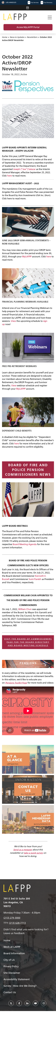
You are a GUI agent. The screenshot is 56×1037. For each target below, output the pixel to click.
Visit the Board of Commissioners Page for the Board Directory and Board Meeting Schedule (28, 642)
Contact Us (10, 992)
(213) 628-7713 (17, 922)
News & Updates (17, 37)
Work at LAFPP (12, 946)
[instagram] (43, 1003)
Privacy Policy (11, 966)
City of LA (9, 959)
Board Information (14, 953)
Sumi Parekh (35, 579)
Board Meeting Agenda (25, 544)
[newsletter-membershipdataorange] (28, 819)
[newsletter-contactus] (28, 789)
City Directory (46, 2)
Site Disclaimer (12, 972)
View (13, 321)
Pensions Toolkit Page (16, 682)
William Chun (25, 609)
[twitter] (11, 1003)
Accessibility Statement (17, 979)
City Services (33, 2)
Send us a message (22, 849)
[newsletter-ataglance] (28, 759)
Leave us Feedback (14, 933)
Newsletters (32, 37)
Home (4, 37)
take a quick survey (33, 852)
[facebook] (19, 1003)
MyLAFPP (27, 256)
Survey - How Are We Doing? (20, 985)
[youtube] (35, 1003)
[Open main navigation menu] (49, 17)
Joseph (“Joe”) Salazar (24, 169)
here (9, 175)
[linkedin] (27, 1003)
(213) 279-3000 (12, 917)
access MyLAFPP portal (28, 27)
